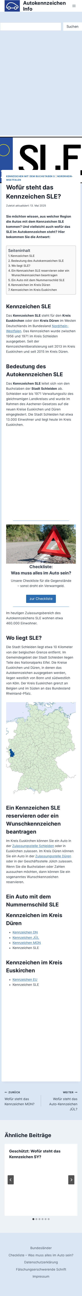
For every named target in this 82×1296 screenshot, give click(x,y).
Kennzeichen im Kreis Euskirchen (34, 290)
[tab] (33, 1219)
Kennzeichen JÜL (26, 937)
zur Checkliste (41, 599)
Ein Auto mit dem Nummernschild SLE (37, 280)
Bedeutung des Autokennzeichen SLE (37, 261)
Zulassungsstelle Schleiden (33, 846)
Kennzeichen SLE (23, 256)
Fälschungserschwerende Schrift (41, 1269)
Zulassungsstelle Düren (53, 856)
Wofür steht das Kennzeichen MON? (20, 1098)
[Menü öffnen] (73, 6)
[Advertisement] (41, 75)
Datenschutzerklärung (41, 1262)
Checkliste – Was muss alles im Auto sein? (41, 1255)
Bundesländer (41, 1248)
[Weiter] (71, 1179)
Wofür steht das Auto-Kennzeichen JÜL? (63, 1101)
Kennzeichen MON (27, 943)
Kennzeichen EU (25, 979)
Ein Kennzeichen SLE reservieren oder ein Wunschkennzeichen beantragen (40, 273)
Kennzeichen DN (25, 932)
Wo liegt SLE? (20, 265)
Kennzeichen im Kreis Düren (30, 285)
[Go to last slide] (11, 1179)
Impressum (41, 1276)
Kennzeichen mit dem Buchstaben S (30, 176)
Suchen (73, 26)
